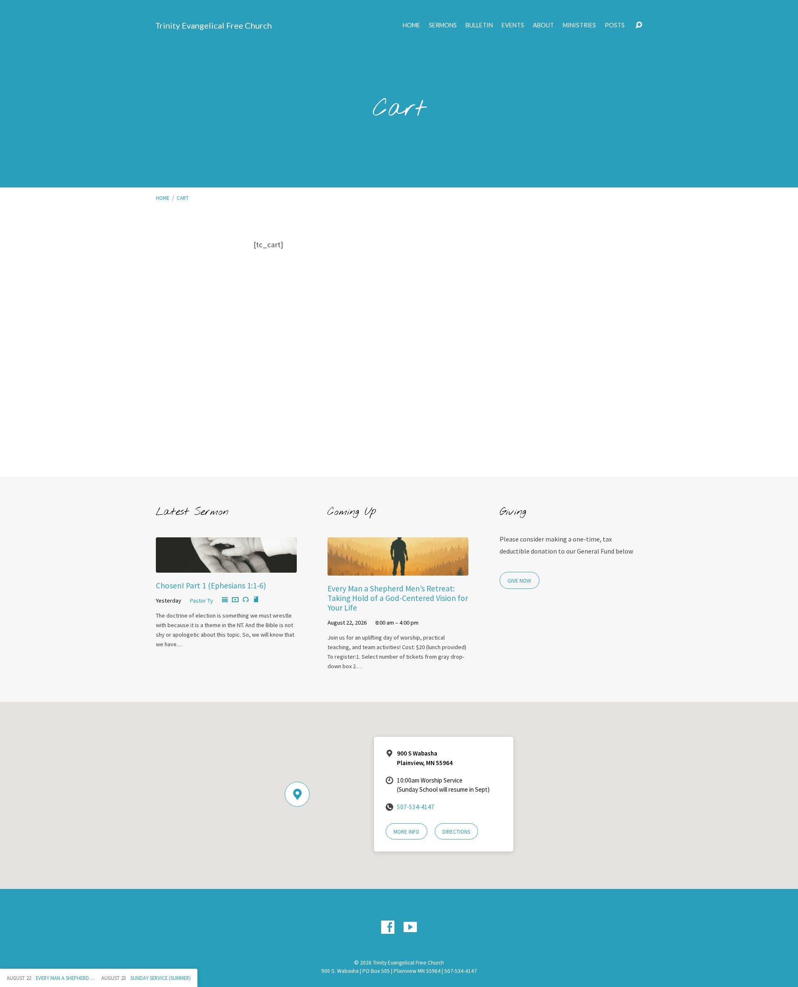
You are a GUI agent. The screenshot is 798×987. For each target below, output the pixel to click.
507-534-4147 (415, 807)
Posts (615, 25)
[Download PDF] (256, 600)
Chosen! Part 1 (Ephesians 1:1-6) (211, 586)
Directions (456, 831)
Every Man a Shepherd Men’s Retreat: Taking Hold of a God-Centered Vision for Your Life (398, 598)
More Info (406, 831)
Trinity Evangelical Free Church (213, 25)
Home (411, 25)
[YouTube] (410, 927)
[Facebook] (387, 927)
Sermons (443, 25)
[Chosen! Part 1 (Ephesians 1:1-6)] (226, 566)
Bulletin (479, 25)
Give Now (519, 580)
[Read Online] (225, 600)
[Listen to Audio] (246, 600)
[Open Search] (638, 25)
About (543, 25)
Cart (183, 197)
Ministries (579, 25)
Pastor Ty (201, 600)
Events (513, 25)
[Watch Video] (235, 600)
